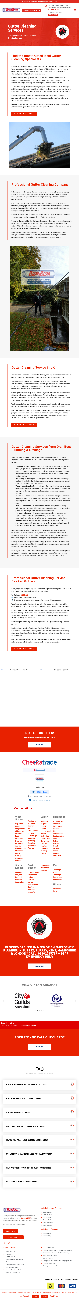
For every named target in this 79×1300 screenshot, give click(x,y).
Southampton (58, 836)
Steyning (31, 823)
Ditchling (44, 870)
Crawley (18, 834)
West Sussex (19, 818)
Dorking (44, 851)
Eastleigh (56, 851)
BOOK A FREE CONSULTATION (32, 10)
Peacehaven (33, 885)
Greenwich (19, 882)
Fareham (56, 824)
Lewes (30, 882)
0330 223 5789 (26, 595)
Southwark (19, 872)
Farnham (44, 843)
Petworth (19, 843)
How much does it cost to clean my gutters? (26, 1085)
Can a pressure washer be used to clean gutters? (29, 1154)
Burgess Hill (20, 829)
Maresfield (32, 892)
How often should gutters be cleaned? (24, 1098)
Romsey (56, 853)
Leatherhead (46, 831)
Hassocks (32, 846)
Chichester (19, 831)
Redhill (43, 826)
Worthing (31, 841)
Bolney (17, 861)
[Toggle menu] (75, 10)
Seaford (31, 887)
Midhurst (31, 838)
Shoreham (19, 851)
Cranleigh (44, 848)
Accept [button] (36, 1296)
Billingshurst (33, 831)
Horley (43, 834)
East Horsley (45, 839)
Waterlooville (58, 821)
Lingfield (44, 846)
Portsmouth (58, 834)
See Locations (53, 15)
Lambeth (18, 877)
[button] (3, 1001)
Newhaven (45, 868)
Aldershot (57, 856)
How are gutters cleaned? (18, 1112)
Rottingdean (45, 865)
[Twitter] (8, 1243)
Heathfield (32, 889)
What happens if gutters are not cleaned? (25, 1126)
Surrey (44, 816)
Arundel (18, 846)
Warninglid (19, 858)
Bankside (18, 880)
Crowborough (33, 872)
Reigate (44, 824)
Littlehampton (20, 848)
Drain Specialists (14, 36)
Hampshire (59, 816)
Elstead (43, 853)
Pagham (31, 848)
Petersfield (57, 826)
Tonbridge (57, 875)
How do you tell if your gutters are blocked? (27, 1140)
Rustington (32, 821)
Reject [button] (45, 1296)
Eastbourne (32, 875)
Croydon (18, 875)
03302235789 (53, 10)
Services (26, 36)
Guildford (44, 821)
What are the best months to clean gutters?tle (28, 1168)
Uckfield (31, 880)
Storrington (32, 833)
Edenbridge (57, 877)
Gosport (56, 848)
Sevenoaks (57, 880)
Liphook (56, 829)
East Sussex (32, 866)
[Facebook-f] (4, 1243)
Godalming (45, 836)
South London (19, 866)
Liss (54, 831)
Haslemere (45, 841)
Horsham (18, 841)
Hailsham (31, 877)
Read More (54, 1296)
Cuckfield (31, 843)
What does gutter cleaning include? (23, 1182)
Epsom (43, 829)
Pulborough (32, 836)
